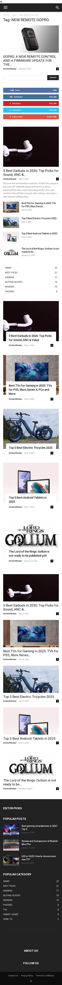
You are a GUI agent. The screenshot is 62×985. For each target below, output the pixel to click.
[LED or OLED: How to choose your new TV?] (11, 860)
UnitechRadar (10, 69)
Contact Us (13, 975)
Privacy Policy (27, 975)
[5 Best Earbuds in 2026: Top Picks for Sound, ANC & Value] (31, 147)
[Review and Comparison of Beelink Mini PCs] (11, 845)
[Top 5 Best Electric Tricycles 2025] (11, 222)
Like (55, 90)
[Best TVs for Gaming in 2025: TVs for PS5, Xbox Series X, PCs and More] (11, 207)
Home (6, 15)
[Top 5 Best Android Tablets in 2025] (11, 237)
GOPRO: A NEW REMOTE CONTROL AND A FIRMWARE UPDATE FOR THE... (29, 60)
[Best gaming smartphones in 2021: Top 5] (11, 829)
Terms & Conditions (45, 975)
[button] (5, 7)
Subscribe (52, 116)
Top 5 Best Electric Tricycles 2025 (39, 218)
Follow (53, 97)
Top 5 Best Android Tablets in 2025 (39, 233)
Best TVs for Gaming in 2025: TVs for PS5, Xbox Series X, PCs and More (30, 389)
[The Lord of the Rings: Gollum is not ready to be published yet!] (11, 252)
